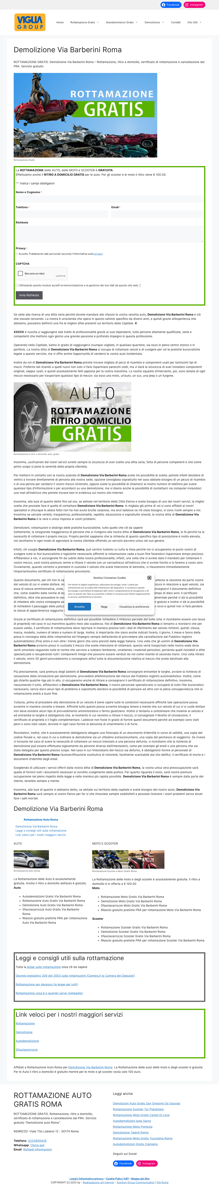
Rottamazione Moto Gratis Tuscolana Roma (142, 1138)
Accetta (79, 606)
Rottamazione (25, 1023)
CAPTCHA (22, 263)
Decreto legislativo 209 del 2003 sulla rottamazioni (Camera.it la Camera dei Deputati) (75, 975)
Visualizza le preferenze (134, 606)
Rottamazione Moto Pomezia (132, 1126)
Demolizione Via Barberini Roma (36, 826)
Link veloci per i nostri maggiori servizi (41, 835)
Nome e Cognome (29, 192)
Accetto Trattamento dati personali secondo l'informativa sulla (61, 253)
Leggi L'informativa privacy (87, 1178)
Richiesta (22, 222)
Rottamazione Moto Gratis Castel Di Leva (141, 1115)
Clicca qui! (37, 1145)
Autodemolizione (27, 1041)
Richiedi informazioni (37, 1149)
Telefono (22, 207)
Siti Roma (162, 1182)
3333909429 (37, 1140)
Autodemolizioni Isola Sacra (132, 1121)
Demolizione (152, 22)
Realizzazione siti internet (98, 1182)
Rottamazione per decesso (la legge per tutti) (47, 984)
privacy (98, 253)
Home (60, 22)
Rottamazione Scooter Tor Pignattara (138, 1109)
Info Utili (193, 22)
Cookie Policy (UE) (117, 1178)
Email (115, 207)
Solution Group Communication (136, 1182)
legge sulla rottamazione (43, 967)
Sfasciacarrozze (27, 1049)
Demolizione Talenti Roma (131, 1132)
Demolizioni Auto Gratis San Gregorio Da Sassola (146, 1103)
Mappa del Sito (140, 1178)
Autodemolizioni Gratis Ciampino (135, 1144)
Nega (104, 606)
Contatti (176, 22)
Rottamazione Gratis (82, 22)
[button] (149, 578)
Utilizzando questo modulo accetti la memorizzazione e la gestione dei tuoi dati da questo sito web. (80, 285)
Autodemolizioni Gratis (120, 22)
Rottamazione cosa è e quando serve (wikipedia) (49, 993)
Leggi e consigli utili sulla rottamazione (41, 830)
